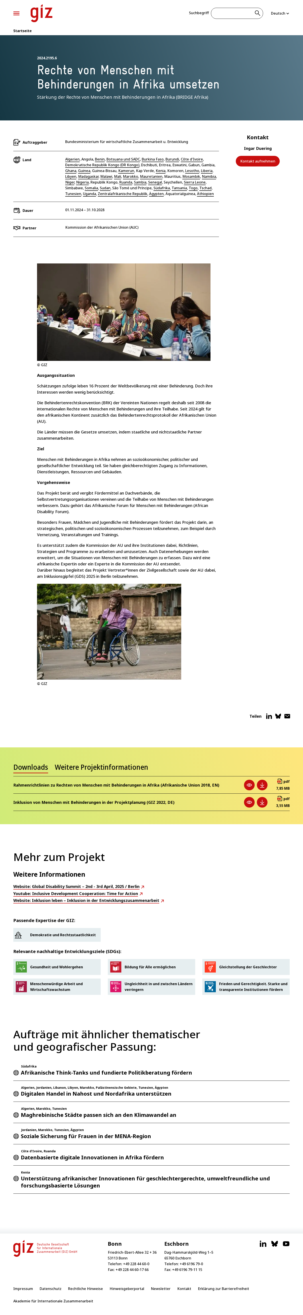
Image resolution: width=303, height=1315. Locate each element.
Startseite (22, 30)
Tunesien (73, 193)
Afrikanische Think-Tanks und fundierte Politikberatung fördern (106, 1072)
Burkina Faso (153, 159)
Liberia (206, 170)
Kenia (160, 170)
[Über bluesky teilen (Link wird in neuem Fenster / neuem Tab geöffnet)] (278, 718)
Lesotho (192, 170)
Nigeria (82, 182)
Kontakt (184, 1288)
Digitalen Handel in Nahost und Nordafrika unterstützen (96, 1093)
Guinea (84, 170)
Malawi (106, 176)
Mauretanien (151, 176)
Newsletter (161, 1288)
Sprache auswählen (280, 13)
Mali (117, 176)
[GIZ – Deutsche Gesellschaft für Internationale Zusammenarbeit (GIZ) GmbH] (41, 13)
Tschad (205, 188)
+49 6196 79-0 (191, 1263)
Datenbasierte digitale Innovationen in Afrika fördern (92, 1157)
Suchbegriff (199, 12)
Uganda (89, 193)
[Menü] (16, 13)
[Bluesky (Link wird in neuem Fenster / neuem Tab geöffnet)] (274, 1245)
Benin (100, 159)
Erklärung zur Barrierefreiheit (223, 1288)
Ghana (70, 170)
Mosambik (191, 176)
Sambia (140, 182)
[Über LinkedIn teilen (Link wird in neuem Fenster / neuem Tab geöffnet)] (269, 718)
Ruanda (125, 182)
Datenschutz (50, 1288)
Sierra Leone (195, 182)
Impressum (23, 1288)
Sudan (105, 188)
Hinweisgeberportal (127, 1288)
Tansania (179, 188)
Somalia (91, 188)
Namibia (209, 176)
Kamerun (126, 170)
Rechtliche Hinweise (85, 1288)
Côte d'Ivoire (192, 159)
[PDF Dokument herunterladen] (262, 785)
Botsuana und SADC (123, 159)
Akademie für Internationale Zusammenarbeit (53, 1301)
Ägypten (156, 193)
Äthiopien (205, 193)
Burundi (172, 159)
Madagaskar (88, 176)
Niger (69, 182)
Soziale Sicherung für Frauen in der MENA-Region (86, 1136)
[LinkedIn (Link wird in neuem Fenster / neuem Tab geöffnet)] (263, 1245)
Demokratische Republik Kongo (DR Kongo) (102, 164)
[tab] (30, 768)
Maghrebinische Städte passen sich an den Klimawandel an (98, 1114)
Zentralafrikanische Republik (122, 193)
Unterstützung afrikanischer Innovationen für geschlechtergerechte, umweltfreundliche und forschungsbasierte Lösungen (145, 1182)
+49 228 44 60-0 (136, 1263)
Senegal (155, 182)
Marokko (130, 176)
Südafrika (161, 188)
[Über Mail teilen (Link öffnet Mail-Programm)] (287, 718)
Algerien (72, 159)
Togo (193, 188)
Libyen (70, 176)
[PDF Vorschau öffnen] (249, 785)
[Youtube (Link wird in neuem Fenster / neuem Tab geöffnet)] (286, 1245)
